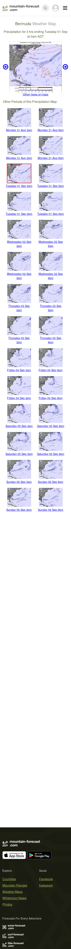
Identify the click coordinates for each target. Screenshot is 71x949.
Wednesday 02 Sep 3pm (19, 276)
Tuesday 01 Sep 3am (19, 186)
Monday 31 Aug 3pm (19, 158)
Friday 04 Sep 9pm (51, 398)
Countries (9, 879)
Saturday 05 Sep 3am (19, 426)
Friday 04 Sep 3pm (19, 398)
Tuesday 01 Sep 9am (50, 186)
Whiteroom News (14, 898)
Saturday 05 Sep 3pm (19, 454)
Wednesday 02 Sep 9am (50, 244)
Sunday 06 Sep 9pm (50, 510)
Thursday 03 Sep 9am (50, 308)
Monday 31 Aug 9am (51, 130)
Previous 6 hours (6, 66)
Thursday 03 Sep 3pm (19, 340)
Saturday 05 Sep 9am (50, 426)
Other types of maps (35, 94)
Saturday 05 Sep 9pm (50, 454)
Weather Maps (12, 891)
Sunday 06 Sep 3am (19, 482)
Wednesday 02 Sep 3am (19, 244)
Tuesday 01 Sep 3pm (19, 214)
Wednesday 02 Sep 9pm (50, 276)
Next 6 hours (65, 66)
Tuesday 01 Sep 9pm (50, 214)
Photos (7, 904)
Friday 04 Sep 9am (51, 370)
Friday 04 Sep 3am (19, 370)
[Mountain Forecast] (20, 8)
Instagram (46, 885)
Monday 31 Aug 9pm (51, 158)
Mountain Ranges (14, 885)
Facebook (46, 879)
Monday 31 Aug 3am (19, 130)
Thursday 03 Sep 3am (19, 308)
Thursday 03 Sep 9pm (50, 340)
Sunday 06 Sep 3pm (19, 510)
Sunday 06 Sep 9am (50, 482)
